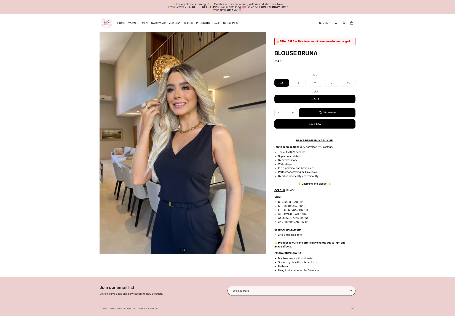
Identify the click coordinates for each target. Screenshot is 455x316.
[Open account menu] (344, 23)
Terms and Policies (148, 308)
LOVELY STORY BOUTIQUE (121, 308)
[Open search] (336, 23)
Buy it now (315, 123)
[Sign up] (350, 290)
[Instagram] (353, 308)
